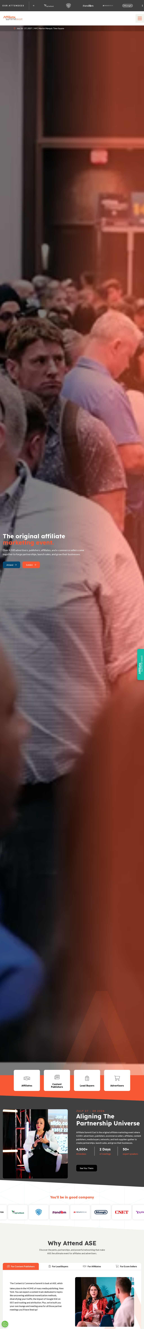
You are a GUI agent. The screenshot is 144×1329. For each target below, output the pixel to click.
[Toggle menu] (140, 18)
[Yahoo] (109, 5)
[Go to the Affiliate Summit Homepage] (13, 20)
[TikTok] (129, 5)
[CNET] (89, 5)
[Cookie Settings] (4, 1324)
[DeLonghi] (70, 5)
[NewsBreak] (50, 5)
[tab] (21, 1266)
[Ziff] (123, 1212)
